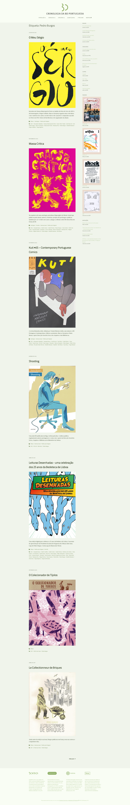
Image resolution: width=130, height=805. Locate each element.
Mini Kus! (40, 446)
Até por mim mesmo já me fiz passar (90, 223)
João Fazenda (48, 555)
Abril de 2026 (85, 75)
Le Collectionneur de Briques (45, 667)
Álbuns (32, 121)
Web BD (46, 549)
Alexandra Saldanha (38, 124)
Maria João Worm (48, 125)
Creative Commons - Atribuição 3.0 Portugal (68, 800)
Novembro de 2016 (86, 60)
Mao (67, 555)
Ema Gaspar (46, 343)
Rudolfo (55, 344)
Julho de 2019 (85, 80)
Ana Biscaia (54, 341)
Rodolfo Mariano (70, 125)
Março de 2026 (85, 156)
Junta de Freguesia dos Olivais (58, 555)
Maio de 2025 (85, 224)
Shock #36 (84, 185)
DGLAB (40, 343)
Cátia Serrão (65, 228)
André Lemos (44, 228)
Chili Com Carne (37, 651)
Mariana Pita (56, 125)
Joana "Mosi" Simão (61, 124)
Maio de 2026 (85, 125)
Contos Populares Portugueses (88, 30)
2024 (31, 228)
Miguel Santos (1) (37, 231)
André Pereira (51, 228)
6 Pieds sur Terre (37, 747)
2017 (31, 747)
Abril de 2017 (32, 662)
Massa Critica (36, 143)
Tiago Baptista (40, 127)
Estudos (38, 225)
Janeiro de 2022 (33, 356)
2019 (31, 651)
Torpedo (84, 74)
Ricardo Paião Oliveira (39, 344)
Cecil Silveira (36, 553)
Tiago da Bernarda (46, 558)
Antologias (37, 121)
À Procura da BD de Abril (87, 234)
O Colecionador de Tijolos (43, 575)
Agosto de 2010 (85, 66)
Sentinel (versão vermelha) (88, 35)
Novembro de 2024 (33, 138)
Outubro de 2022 (33, 242)
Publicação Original (44, 121)
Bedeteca (88, 17)
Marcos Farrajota (39, 125)
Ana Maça (60, 341)
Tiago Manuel (72, 344)
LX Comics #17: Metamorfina (88, 40)
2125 (83, 214)
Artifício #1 (84, 155)
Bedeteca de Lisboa (67, 552)
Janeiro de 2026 (85, 187)
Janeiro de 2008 (85, 50)
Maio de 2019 (85, 85)
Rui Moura (59, 231)
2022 (31, 341)
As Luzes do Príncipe (86, 25)
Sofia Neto (31, 558)
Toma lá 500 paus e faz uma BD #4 (89, 58)
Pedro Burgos (63, 125)
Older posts (71, 758)
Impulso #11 (84, 124)
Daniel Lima (35, 343)
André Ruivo (66, 341)
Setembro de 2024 (86, 243)
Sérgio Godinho (32, 127)
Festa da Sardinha (86, 88)
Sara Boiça (65, 344)
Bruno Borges (58, 228)
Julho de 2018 (85, 90)
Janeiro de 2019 (85, 27)
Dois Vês (48, 553)
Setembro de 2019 (86, 37)
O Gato (83, 54)
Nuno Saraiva (50, 557)
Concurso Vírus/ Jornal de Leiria (89, 49)
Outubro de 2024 (85, 235)
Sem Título (84, 79)
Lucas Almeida (48, 229)
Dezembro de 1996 (86, 55)
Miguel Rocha (42, 557)
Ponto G (84, 83)
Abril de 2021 (32, 457)
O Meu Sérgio (36, 37)
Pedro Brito (56, 557)
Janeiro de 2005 (85, 41)
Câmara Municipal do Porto (50, 124)
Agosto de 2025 (32, 32)
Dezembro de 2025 (86, 215)
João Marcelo (69, 124)
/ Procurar (80, 17)
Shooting (34, 361)
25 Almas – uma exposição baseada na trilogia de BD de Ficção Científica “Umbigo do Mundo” (91, 240)
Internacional (44, 225)
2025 (31, 124)
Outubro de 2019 (33, 570)
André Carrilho (44, 552)
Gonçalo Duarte (35, 229)
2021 (31, 552)
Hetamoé (42, 229)
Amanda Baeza (37, 228)
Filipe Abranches (61, 553)
